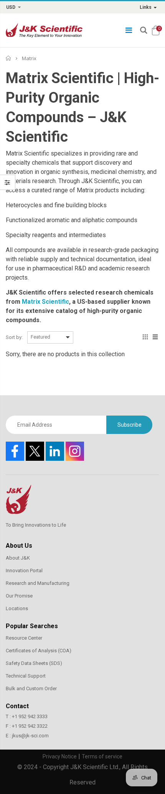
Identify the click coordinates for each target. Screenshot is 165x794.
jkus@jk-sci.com (30, 735)
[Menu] (128, 30)
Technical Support (26, 676)
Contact (17, 706)
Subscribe (129, 425)
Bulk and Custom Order (31, 688)
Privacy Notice (60, 756)
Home (9, 58)
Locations (17, 608)
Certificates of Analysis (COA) (38, 650)
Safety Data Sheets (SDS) (34, 663)
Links (146, 7)
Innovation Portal (24, 570)
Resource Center (24, 638)
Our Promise (19, 596)
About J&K (18, 558)
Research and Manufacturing (37, 583)
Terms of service (102, 756)
